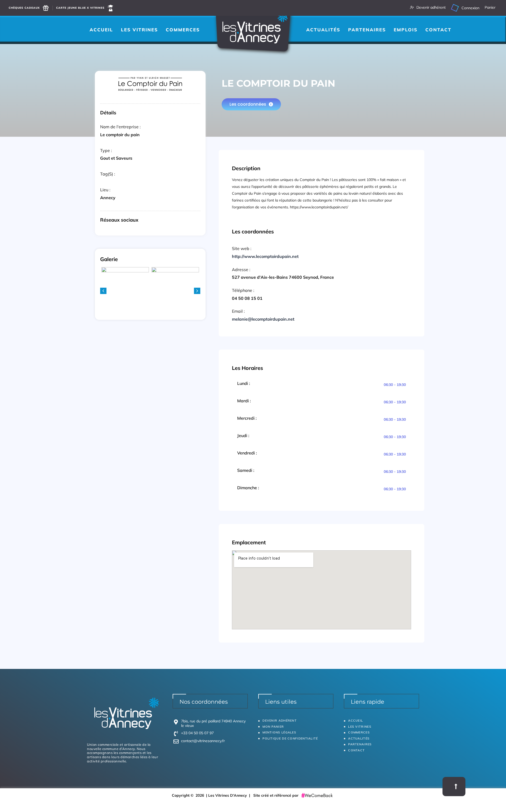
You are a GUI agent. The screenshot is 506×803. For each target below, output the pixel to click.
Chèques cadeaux (24, 7)
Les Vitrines (139, 29)
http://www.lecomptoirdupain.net (265, 256)
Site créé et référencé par (276, 795)
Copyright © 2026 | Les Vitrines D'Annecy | (212, 795)
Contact (438, 29)
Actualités (323, 29)
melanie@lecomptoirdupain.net (263, 319)
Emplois (405, 29)
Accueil (101, 29)
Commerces (183, 29)
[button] (197, 291)
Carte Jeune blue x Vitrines (80, 7)
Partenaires (367, 29)
